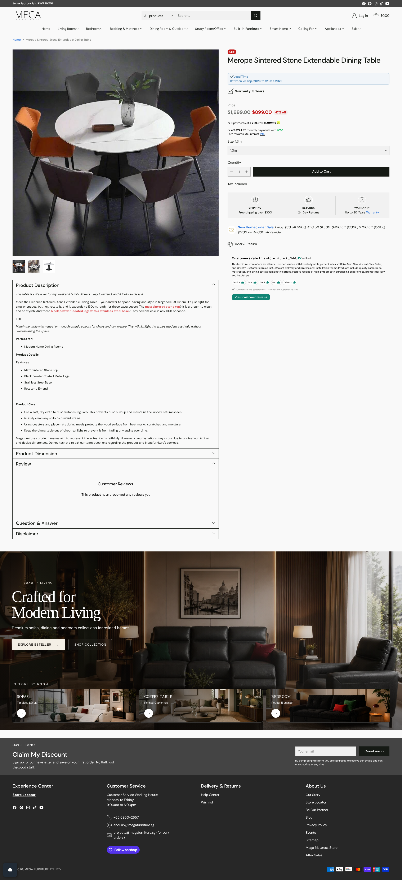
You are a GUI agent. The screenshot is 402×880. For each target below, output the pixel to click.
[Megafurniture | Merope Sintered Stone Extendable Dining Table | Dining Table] (116, 152)
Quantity (234, 162)
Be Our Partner (317, 810)
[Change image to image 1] (19, 266)
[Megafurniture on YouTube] (387, 4)
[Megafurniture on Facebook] (364, 4)
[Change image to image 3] (49, 266)
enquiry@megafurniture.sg (133, 825)
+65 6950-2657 (126, 817)
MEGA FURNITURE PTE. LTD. (42, 869)
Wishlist (207, 802)
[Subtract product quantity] (231, 171)
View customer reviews (251, 297)
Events (311, 832)
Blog (309, 817)
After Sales (314, 855)
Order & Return (245, 244)
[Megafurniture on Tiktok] (381, 4)
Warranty (372, 212)
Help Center (210, 795)
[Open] (10, 870)
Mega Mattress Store (322, 847)
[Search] (255, 15)
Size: (235, 141)
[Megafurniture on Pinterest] (370, 4)
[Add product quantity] (246, 171)
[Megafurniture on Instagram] (376, 4)
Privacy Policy (316, 825)
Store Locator (316, 802)
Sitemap (312, 840)
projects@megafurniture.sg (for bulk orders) (141, 835)
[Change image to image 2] (34, 266)
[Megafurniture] (28, 15)
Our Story (313, 795)
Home (17, 40)
